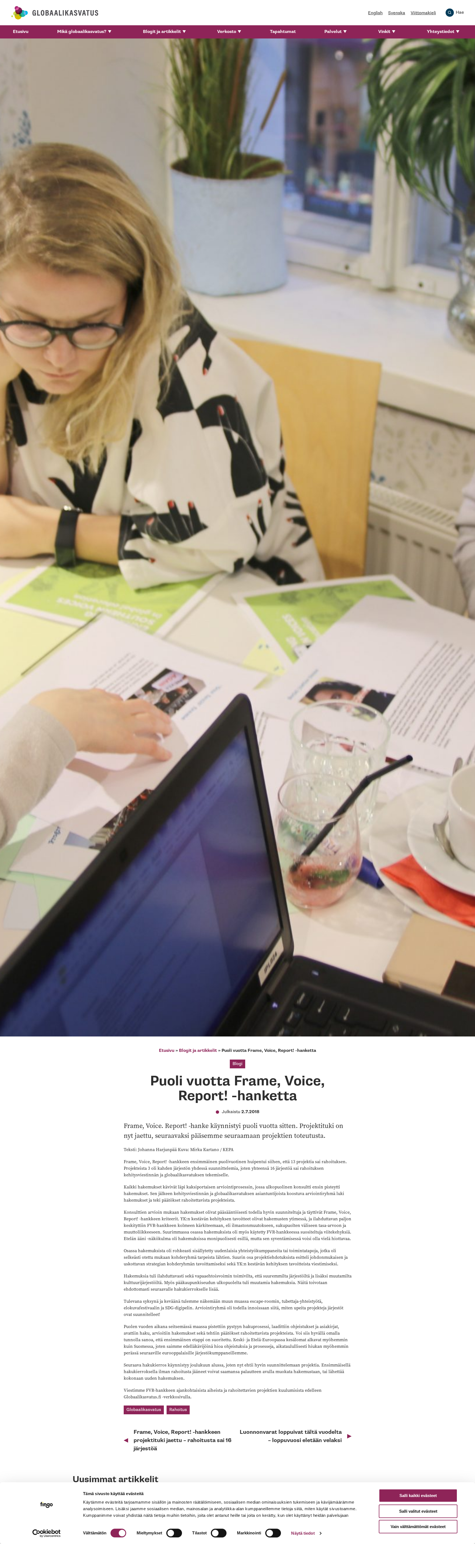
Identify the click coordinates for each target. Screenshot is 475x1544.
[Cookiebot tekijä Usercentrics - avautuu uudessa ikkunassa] (47, 1533)
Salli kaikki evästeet (418, 1495)
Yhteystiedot (440, 32)
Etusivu (20, 32)
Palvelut (333, 32)
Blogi (237, 1064)
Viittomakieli (423, 13)
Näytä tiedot (302, 1533)
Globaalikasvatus (143, 1410)
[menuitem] (20, 31)
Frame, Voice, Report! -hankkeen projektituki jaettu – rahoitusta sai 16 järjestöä (182, 1440)
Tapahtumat (283, 32)
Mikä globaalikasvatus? (81, 32)
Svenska (396, 13)
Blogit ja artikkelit (162, 32)
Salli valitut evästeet (418, 1511)
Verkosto (226, 32)
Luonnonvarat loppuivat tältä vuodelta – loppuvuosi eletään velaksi (291, 1436)
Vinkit (384, 32)
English (375, 13)
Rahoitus (178, 1410)
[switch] (174, 1533)
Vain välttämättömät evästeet (418, 1526)
